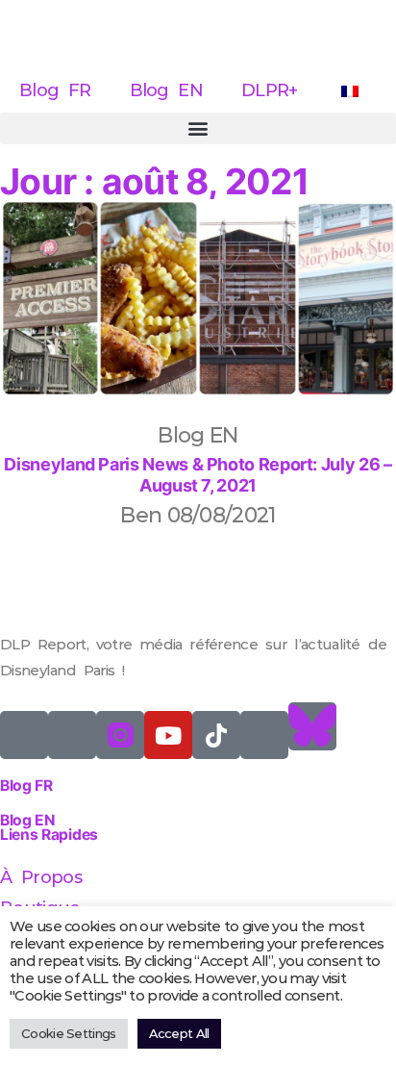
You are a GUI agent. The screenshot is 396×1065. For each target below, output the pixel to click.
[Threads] (264, 735)
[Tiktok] (216, 735)
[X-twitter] (24, 735)
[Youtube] (168, 735)
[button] (198, 128)
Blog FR (55, 90)
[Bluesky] (312, 726)
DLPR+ (269, 90)
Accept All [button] (179, 1033)
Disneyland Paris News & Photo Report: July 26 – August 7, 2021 (197, 474)
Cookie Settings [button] (68, 1033)
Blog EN (167, 90)
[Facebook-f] (72, 735)
